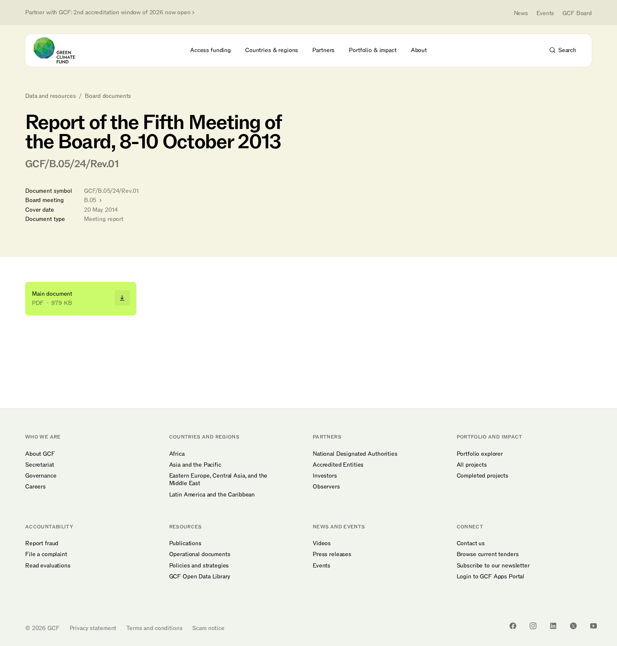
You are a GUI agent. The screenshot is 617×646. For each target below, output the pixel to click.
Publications (185, 543)
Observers (326, 487)
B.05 (91, 200)
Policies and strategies (199, 566)
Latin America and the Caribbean (212, 495)
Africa (177, 454)
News (521, 13)
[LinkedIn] (553, 625)
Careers (35, 487)
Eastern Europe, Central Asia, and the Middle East (218, 479)
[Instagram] (533, 625)
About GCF (40, 454)
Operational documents (199, 554)
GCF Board (577, 13)
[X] (573, 625)
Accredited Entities (338, 465)
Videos (322, 543)
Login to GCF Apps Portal (491, 576)
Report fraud (41, 543)
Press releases (332, 554)
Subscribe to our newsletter (493, 566)
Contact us (471, 543)
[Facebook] (513, 625)
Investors (325, 476)
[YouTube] (593, 625)
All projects (472, 465)
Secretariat (39, 465)
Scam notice (208, 628)
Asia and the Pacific (195, 465)
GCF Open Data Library (199, 576)
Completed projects (482, 476)
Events (545, 13)
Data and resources (50, 96)
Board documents (108, 96)
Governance (41, 476)
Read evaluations (48, 566)
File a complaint (46, 554)
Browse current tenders (488, 554)
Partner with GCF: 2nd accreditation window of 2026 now (108, 12)
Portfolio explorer (480, 454)
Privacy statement (93, 628)
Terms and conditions (154, 628)
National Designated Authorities (355, 454)
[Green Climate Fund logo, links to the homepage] (59, 50)
